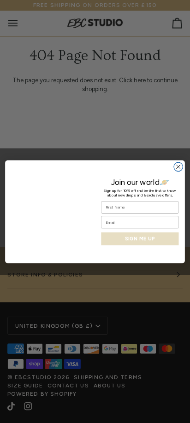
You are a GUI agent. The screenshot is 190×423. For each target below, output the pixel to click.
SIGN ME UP (140, 239)
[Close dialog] (178, 166)
